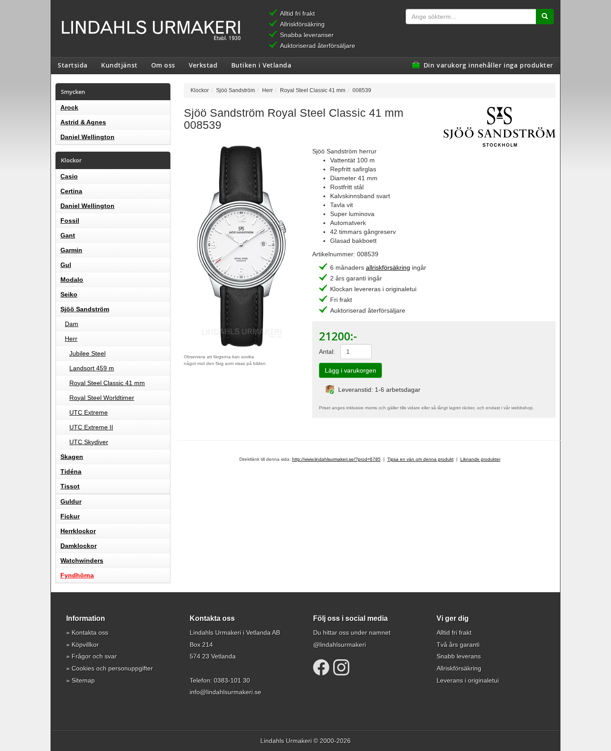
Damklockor (78, 545)
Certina (71, 191)
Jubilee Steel (87, 353)
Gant (67, 235)
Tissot (70, 486)
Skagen (71, 456)
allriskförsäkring (388, 267)
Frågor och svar (94, 656)
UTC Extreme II (91, 427)
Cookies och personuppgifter (112, 668)
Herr (71, 338)
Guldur (70, 501)
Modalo (71, 279)
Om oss (163, 64)
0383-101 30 (232, 680)
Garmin (71, 250)
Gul (65, 264)
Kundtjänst (119, 64)
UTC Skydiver (88, 442)
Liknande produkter (480, 459)
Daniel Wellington (87, 136)
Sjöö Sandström (84, 309)
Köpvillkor (85, 644)
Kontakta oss (90, 632)
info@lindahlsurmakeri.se (225, 692)
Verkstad (203, 64)
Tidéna (70, 471)
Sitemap (83, 680)
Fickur (70, 516)
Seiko (68, 294)
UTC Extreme (88, 412)
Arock (69, 107)
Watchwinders (81, 560)
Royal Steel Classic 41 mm (107, 382)
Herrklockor (78, 531)
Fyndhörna (77, 575)
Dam (71, 323)
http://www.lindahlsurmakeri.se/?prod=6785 (336, 459)
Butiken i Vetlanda (261, 64)
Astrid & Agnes (83, 122)
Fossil (69, 220)
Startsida (73, 64)
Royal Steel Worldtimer (101, 397)
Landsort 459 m (91, 368)
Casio (69, 176)
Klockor (200, 90)
